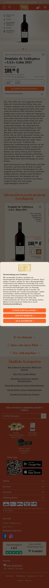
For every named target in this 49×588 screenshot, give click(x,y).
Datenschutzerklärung (12, 304)
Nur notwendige (23, 316)
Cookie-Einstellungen (24, 310)
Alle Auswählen (24, 321)
